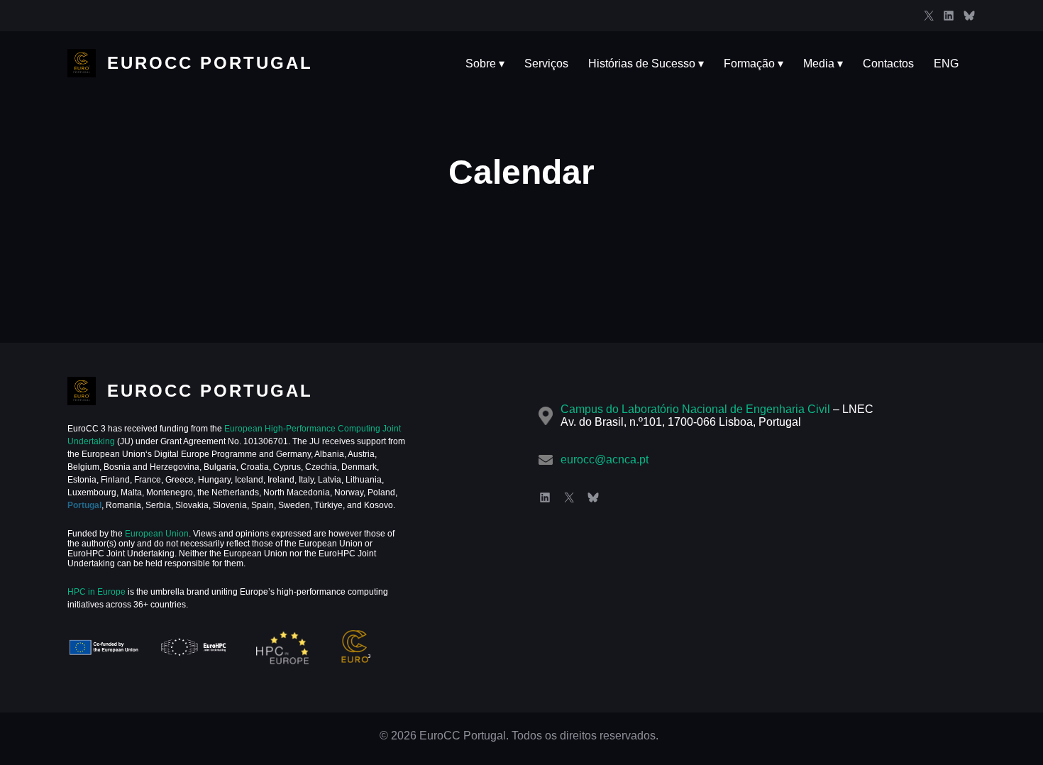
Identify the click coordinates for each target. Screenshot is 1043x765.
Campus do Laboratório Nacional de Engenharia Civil (695, 409)
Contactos (888, 63)
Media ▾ (823, 63)
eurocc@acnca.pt (605, 459)
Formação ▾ (753, 63)
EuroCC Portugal (210, 62)
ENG (946, 63)
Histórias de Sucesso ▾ (646, 63)
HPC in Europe (96, 592)
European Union (156, 534)
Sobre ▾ (484, 63)
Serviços (546, 63)
